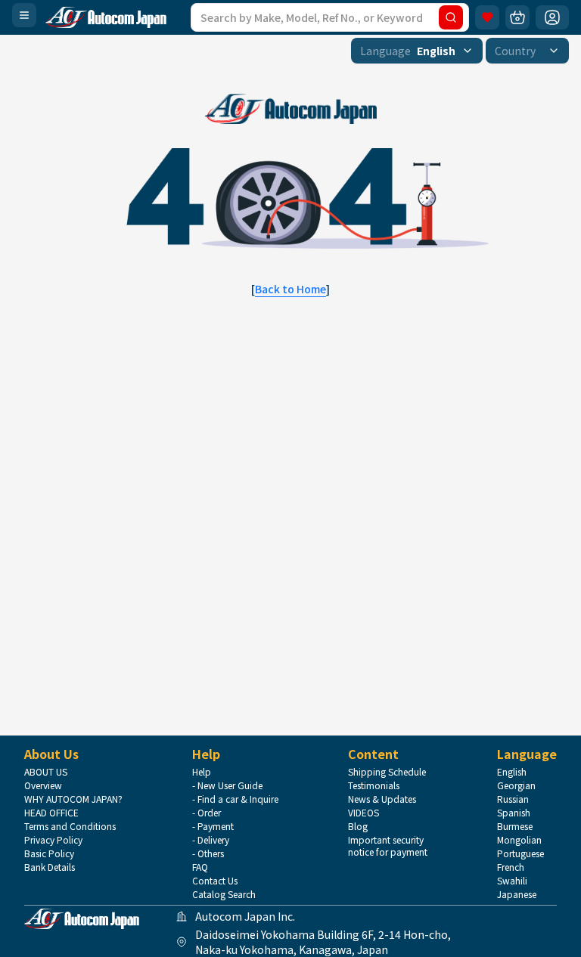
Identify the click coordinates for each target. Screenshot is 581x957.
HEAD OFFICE (51, 813)
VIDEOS (363, 813)
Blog (358, 826)
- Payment (213, 826)
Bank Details (49, 867)
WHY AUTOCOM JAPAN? (73, 799)
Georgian (516, 785)
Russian (513, 799)
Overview (43, 785)
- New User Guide (227, 785)
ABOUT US (45, 772)
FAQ (200, 867)
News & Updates (382, 799)
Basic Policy (49, 853)
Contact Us (215, 881)
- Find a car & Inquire (235, 799)
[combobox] (417, 50)
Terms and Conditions (70, 826)
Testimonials (373, 785)
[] (290, 288)
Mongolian (519, 840)
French (510, 867)
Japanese (516, 894)
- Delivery (210, 840)
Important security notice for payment (387, 846)
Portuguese (520, 853)
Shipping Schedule (387, 772)
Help (201, 772)
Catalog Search (224, 894)
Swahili (512, 881)
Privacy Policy (53, 840)
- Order (206, 813)
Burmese (515, 826)
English (512, 772)
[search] (451, 17)
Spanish (513, 813)
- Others (208, 853)
